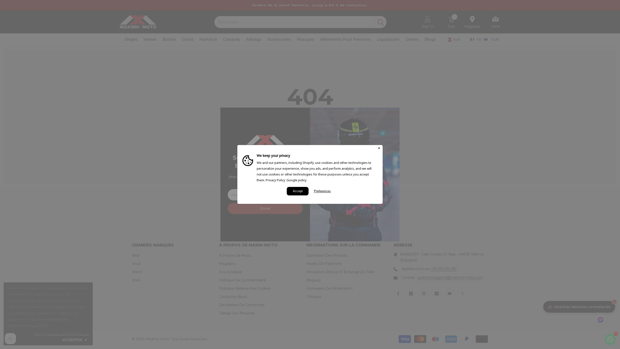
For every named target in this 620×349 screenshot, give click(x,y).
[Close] (379, 148)
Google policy (297, 180)
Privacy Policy (275, 180)
